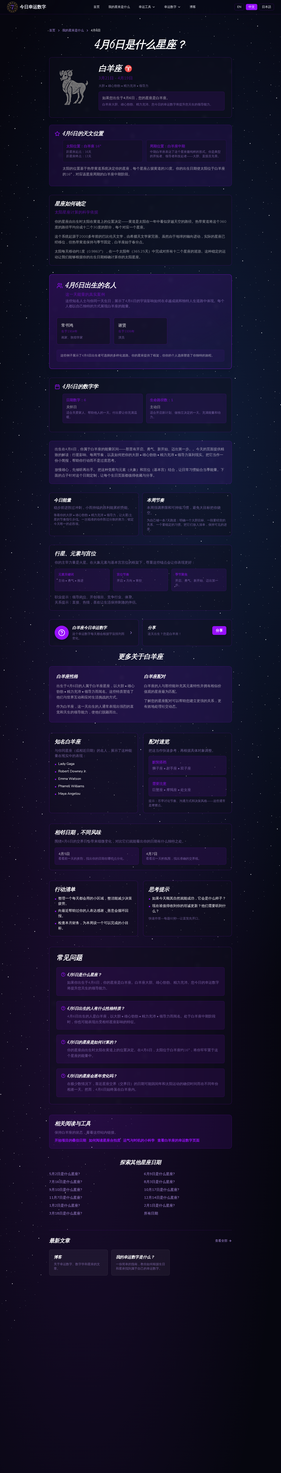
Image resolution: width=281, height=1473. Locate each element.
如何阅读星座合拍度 (105, 1140)
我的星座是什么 (119, 7)
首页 (97, 7)
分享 (219, 630)
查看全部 (221, 1241)
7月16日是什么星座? (65, 1181)
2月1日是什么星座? (159, 1205)
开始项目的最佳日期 (70, 1140)
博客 (193, 7)
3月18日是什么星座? (65, 1213)
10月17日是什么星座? (161, 1189)
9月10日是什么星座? (65, 1189)
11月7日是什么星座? (65, 1197)
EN (239, 7)
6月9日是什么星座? (159, 1174)
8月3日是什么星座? (159, 1181)
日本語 (266, 7)
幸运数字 (170, 7)
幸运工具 (145, 7)
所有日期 (151, 1213)
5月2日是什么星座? (64, 1174)
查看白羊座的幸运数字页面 (178, 1140)
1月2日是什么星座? (64, 1205)
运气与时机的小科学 (139, 1140)
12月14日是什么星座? (161, 1197)
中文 (252, 7)
